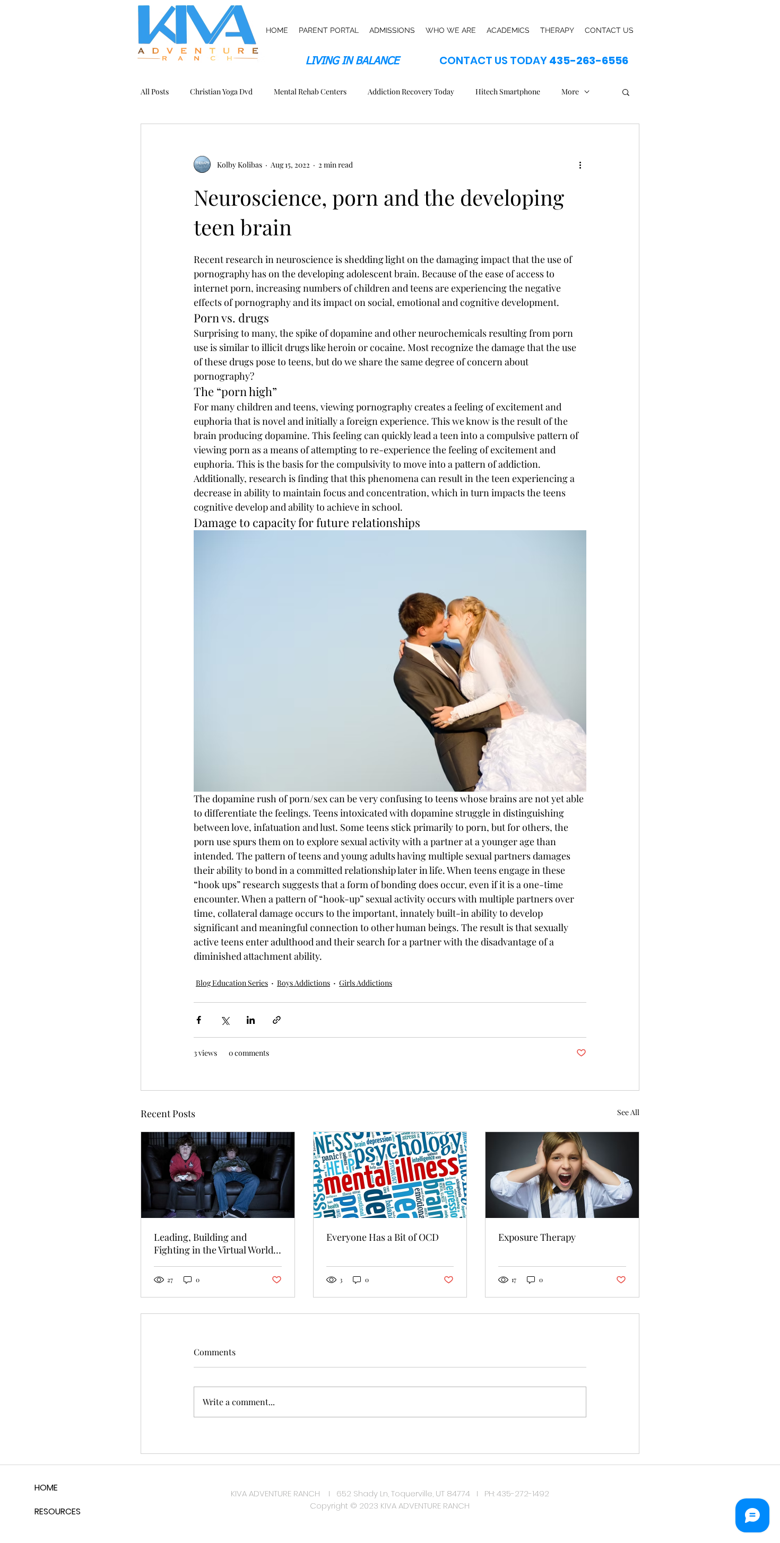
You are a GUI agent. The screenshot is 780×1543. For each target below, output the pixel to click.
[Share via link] (277, 1020)
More (570, 91)
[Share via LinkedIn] (251, 1020)
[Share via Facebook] (199, 1020)
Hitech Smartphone (507, 91)
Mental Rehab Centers (310, 91)
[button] (626, 91)
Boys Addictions (303, 983)
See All (628, 1112)
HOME (46, 1487)
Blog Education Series (232, 983)
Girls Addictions (365, 983)
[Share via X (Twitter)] (225, 1020)
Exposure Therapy (537, 1237)
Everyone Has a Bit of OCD (382, 1237)
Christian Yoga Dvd (221, 91)
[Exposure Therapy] (562, 1175)
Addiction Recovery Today (411, 91)
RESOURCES (57, 1511)
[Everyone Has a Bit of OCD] (390, 1175)
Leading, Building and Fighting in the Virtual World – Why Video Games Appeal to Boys (217, 1243)
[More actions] (580, 164)
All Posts (155, 91)
